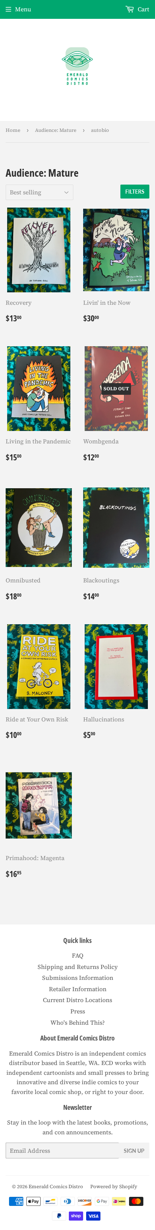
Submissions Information (77, 977)
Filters (134, 191)
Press (77, 1011)
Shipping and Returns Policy (78, 967)
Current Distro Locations (77, 1000)
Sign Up (134, 1150)
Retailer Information (77, 989)
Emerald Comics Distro (56, 1186)
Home (13, 130)
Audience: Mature (55, 130)
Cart (142, 9)
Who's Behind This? (77, 1022)
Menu (23, 9)
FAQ (78, 955)
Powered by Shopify (113, 1186)
